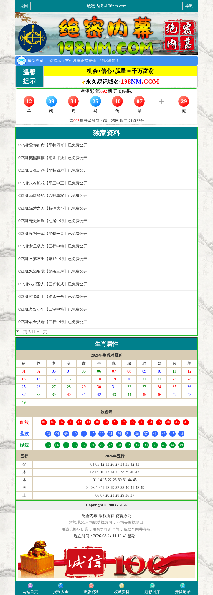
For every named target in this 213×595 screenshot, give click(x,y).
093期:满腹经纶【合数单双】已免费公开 (52, 196)
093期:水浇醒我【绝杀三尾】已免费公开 (52, 271)
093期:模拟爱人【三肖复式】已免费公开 (52, 284)
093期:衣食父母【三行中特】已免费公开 (52, 322)
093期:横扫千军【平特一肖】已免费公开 (52, 234)
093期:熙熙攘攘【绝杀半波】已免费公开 (52, 158)
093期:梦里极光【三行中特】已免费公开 (52, 246)
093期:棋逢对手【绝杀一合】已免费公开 (52, 297)
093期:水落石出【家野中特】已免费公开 (52, 259)
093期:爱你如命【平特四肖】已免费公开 (52, 145)
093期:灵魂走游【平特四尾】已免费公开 (52, 170)
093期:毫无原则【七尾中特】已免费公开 (52, 221)
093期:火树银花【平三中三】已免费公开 (52, 183)
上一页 (41, 332)
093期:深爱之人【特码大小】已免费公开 (52, 208)
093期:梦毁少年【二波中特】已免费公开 (52, 309)
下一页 (21, 332)
